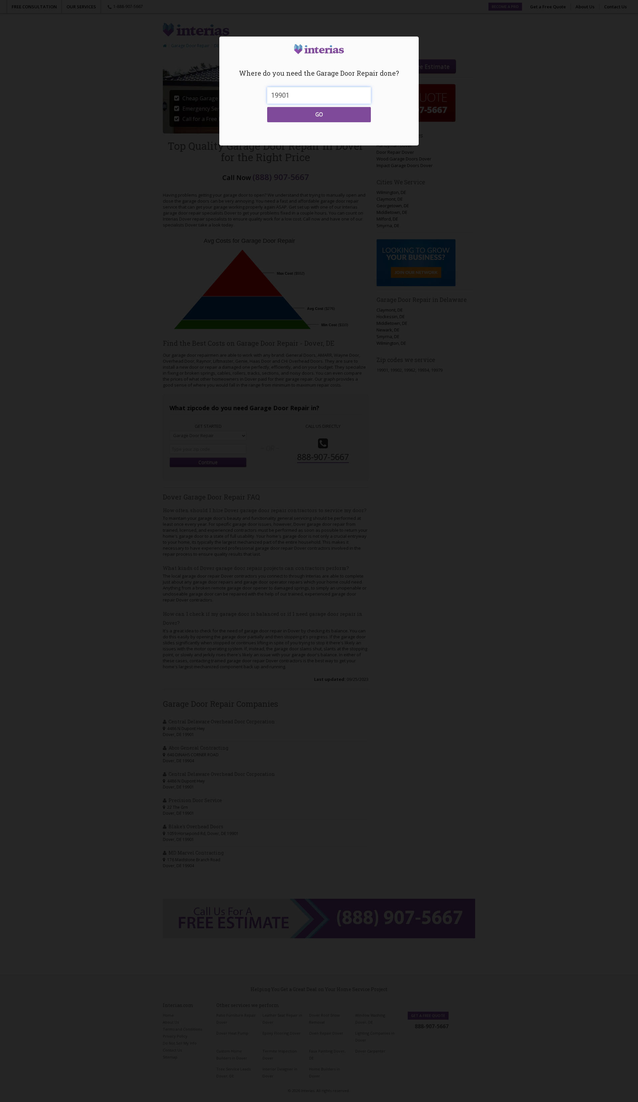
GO (319, 114)
